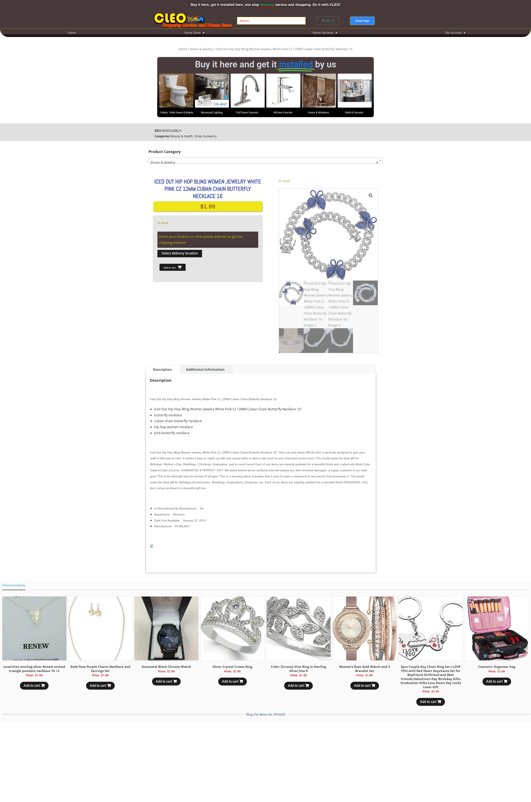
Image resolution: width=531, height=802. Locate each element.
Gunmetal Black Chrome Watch (166, 667)
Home (72, 33)
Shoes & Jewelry (201, 49)
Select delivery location (180, 253)
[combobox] (265, 160)
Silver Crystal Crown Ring (232, 667)
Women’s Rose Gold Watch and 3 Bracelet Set (364, 669)
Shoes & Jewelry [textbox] (264, 162)
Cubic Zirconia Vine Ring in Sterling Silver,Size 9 (298, 669)
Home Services (323, 33)
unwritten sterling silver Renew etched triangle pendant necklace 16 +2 (34, 669)
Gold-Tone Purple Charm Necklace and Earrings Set (100, 669)
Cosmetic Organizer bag (496, 667)
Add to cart (170, 267)
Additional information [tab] (205, 369)
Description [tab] (162, 369)
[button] (370, 195)
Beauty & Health (182, 136)
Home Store (192, 33)
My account (454, 33)
